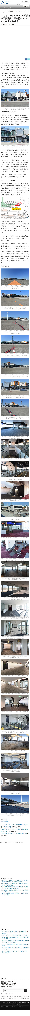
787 (22, 996)
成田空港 (21, 842)
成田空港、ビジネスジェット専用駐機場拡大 (14, 833)
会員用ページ (11, 8)
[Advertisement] (15, 966)
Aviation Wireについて (10, 1002)
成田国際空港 (4, 821)
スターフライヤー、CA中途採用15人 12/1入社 (14, 935)
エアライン (7, 11)
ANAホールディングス (15, 998)
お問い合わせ (17, 1004)
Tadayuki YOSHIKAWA (8, 24)
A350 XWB (23, 998)
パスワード (19, 4)
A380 (6, 842)
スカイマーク (7, 998)
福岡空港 (6, 996)
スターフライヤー (12, 996)
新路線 (2, 996)
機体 (11, 11)
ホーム (3, 8)
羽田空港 (25, 996)
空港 (13, 11)
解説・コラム (17, 11)
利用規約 (16, 1002)
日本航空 (19, 996)
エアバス (2, 11)
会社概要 (3, 1002)
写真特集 (16, 842)
